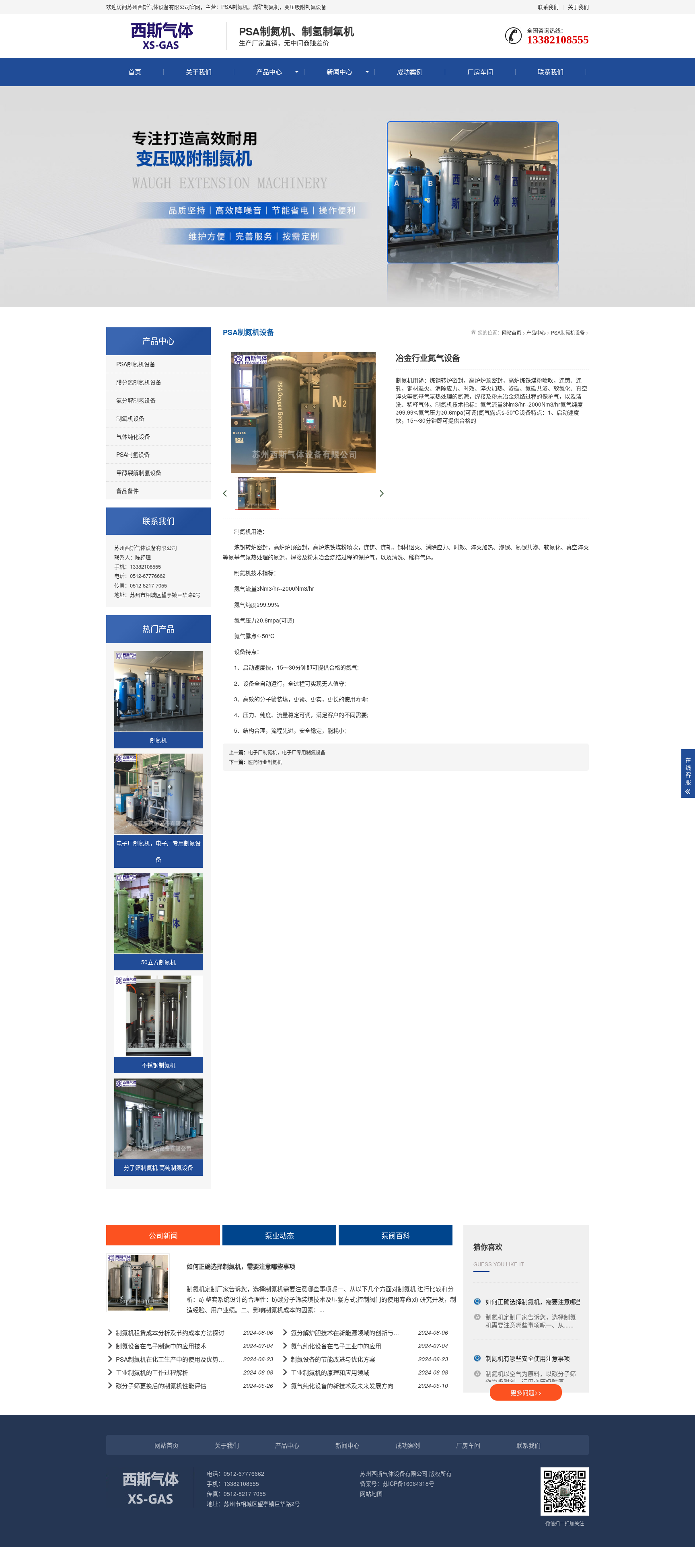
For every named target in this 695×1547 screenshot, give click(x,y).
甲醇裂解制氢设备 (138, 472)
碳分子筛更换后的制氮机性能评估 (161, 1385)
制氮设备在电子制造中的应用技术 (161, 1346)
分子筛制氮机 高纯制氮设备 (158, 1167)
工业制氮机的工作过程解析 (152, 1372)
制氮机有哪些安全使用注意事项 (527, 1352)
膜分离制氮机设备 (138, 382)
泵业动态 (279, 1235)
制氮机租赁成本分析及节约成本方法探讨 (170, 1332)
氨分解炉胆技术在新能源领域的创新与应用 (348, 1332)
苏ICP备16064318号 (408, 1483)
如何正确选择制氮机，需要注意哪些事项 (241, 1266)
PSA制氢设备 (133, 454)
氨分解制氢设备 (136, 400)
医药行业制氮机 (265, 761)
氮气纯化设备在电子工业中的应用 (336, 1346)
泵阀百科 (395, 1235)
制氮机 (158, 740)
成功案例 (410, 71)
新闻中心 (339, 71)
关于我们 (578, 6)
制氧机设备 (130, 418)
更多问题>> (526, 1392)
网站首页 (511, 332)
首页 (134, 71)
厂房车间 (480, 71)
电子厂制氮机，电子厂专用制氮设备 (286, 752)
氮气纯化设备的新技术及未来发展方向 (342, 1385)
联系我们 (548, 6)
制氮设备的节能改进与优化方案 (333, 1359)
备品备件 (127, 491)
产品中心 (269, 71)
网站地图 (371, 1493)
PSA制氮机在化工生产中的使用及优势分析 (173, 1359)
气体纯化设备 (133, 436)
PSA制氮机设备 (135, 364)
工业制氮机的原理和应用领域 (330, 1372)
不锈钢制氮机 (158, 1065)
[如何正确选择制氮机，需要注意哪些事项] (138, 1283)
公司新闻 (163, 1235)
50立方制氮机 (158, 962)
